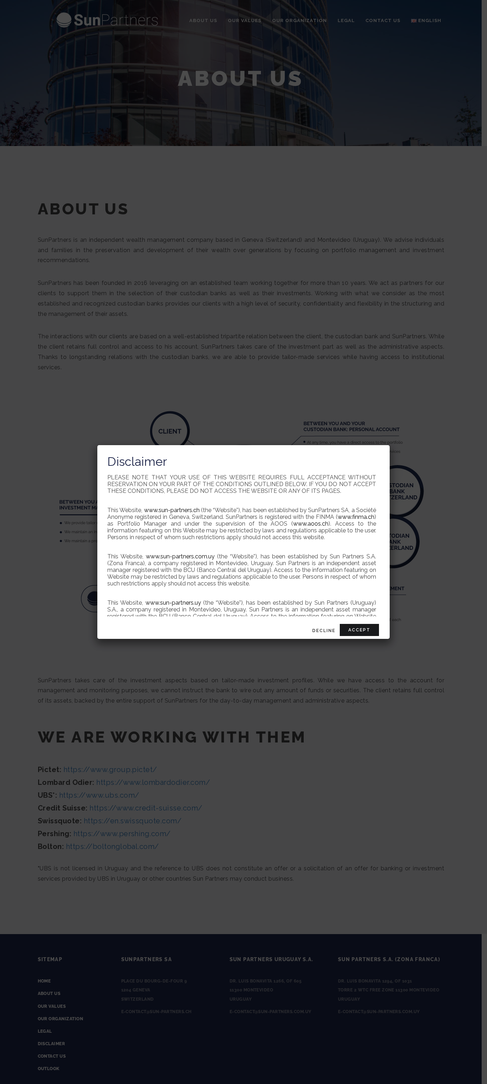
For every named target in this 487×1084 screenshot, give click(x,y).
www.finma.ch (356, 517)
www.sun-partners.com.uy (180, 556)
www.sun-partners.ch (172, 510)
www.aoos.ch (310, 523)
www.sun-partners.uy (173, 602)
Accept (359, 629)
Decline (323, 630)
